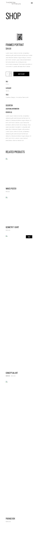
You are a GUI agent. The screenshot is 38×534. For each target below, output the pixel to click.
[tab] (11, 105)
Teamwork (25, 97)
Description (9, 105)
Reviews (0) (9, 112)
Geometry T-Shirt (12, 227)
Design (13, 97)
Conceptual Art (12, 372)
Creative (8, 97)
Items (7, 91)
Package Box (10, 518)
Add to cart (21, 74)
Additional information (12, 109)
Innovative (19, 97)
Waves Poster (11, 188)
